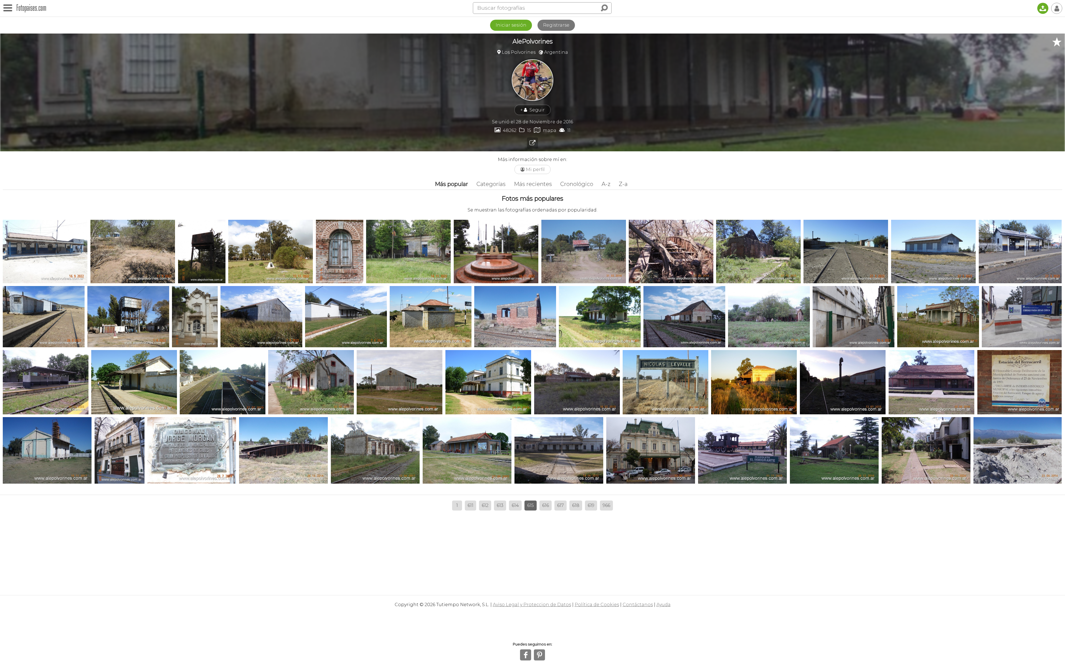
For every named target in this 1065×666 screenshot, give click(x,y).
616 (545, 505)
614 (515, 505)
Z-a (623, 184)
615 (530, 505)
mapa (545, 130)
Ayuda (663, 604)
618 (575, 505)
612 (485, 505)
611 (470, 505)
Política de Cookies (597, 604)
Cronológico (576, 184)
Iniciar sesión (511, 25)
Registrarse (556, 25)
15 (525, 130)
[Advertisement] (532, 551)
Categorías (491, 184)
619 (591, 505)
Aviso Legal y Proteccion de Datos (532, 604)
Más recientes (533, 184)
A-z (606, 184)
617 (560, 505)
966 (606, 505)
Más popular (451, 184)
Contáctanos (638, 604)
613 (500, 505)
